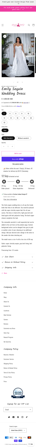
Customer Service (9, 359)
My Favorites (7, 342)
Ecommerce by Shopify (27, 444)
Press (5, 381)
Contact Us (7, 306)
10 (28, 113)
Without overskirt (23, 138)
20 (31, 118)
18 (24, 118)
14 (11, 118)
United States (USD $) (16, 430)
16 (17, 118)
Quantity (4, 142)
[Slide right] (22, 82)
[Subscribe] (30, 409)
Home (5, 293)
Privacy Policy (8, 377)
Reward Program (8, 337)
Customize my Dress (9, 328)
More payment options (18, 164)
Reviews (6, 324)
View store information (10, 199)
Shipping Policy (8, 364)
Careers (6, 319)
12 (4, 118)
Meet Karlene (7, 315)
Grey (5, 130)
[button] (2, 25)
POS (20, 444)
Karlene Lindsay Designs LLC (13, 444)
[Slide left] (14, 82)
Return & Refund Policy (10, 368)
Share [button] (5, 273)
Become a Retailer (9, 355)
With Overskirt (8, 138)
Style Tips (6, 333)
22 (4, 122)
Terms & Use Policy (9, 372)
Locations (6, 311)
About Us (6, 302)
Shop (5, 297)
